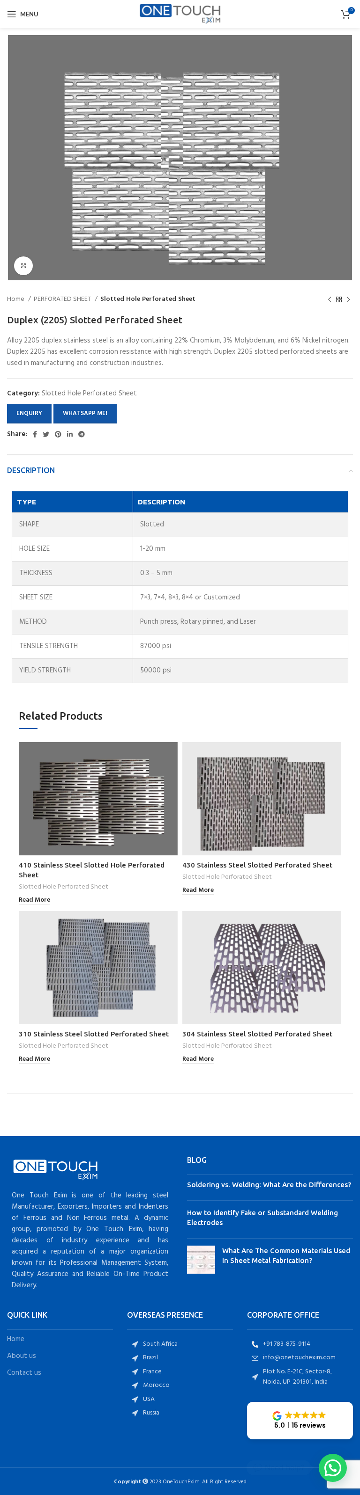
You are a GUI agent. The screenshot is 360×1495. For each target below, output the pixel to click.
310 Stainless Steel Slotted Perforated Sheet (94, 1034)
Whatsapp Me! (85, 413)
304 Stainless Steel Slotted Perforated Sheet (257, 1034)
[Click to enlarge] (23, 265)
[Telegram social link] (81, 434)
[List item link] (180, 1344)
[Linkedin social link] (69, 434)
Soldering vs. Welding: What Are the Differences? (269, 1185)
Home (16, 299)
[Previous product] (329, 300)
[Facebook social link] (35, 434)
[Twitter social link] (46, 434)
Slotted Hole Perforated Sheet (147, 299)
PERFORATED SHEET (63, 299)
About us (21, 1356)
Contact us (24, 1373)
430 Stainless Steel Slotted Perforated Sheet (257, 865)
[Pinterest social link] (58, 434)
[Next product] (348, 300)
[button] (300, 1420)
